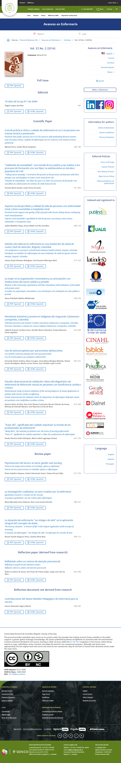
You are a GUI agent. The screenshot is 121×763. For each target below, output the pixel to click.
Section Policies (108, 167)
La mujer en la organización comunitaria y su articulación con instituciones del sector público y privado (42, 286)
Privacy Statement (106, 137)
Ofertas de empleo (48, 700)
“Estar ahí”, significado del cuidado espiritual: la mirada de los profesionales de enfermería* (40, 430)
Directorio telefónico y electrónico (32, 729)
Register (40, 34)
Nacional (22, 3)
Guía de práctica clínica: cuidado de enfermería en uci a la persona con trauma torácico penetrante (42, 136)
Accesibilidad (47, 729)
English (109, 54)
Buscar (43, 15)
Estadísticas (45, 697)
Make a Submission (100, 90)
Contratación (6, 711)
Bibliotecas (30, 3)
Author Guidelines (106, 133)
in (59, 735)
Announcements (107, 67)
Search (101, 81)
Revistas (36, 15)
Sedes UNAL (112, 3)
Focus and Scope (107, 162)
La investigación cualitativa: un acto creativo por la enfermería (38, 494)
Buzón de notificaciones (9, 718)
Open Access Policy (106, 176)
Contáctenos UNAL (7, 694)
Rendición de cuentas (89, 700)
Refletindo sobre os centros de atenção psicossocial (32, 564)
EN (116, 9)
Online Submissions (106, 128)
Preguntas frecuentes (8, 697)
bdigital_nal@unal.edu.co (75, 750)
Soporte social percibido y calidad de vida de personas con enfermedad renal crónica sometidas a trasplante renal (43, 214)
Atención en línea (7, 691)
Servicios (109, 9)
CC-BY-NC (74, 642)
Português (110, 464)
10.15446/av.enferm (17, 674)
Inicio (29, 15)
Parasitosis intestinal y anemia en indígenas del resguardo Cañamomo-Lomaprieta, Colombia (42, 321)
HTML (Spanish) (37, 111)
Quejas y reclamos (7, 700)
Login (84, 34)
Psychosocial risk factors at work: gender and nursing (33, 466)
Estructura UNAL (60, 9)
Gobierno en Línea (48, 714)
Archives (67, 40)
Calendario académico (34, 9)
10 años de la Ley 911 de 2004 (21, 101)
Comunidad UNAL (87, 9)
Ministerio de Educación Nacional (52, 718)
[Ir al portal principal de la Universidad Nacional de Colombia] (10, 8)
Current (111, 58)
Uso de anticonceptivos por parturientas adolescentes (34, 353)
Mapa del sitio (17, 729)
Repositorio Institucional (69, 15)
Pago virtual (46, 694)
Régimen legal (6, 714)
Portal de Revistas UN (29, 40)
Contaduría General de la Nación (52, 711)
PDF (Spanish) (15, 86)
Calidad (85, 691)
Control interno (87, 694)
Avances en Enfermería (60, 24)
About (110, 72)
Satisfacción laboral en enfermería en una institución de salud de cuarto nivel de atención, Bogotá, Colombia (41, 250)
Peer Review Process (106, 172)
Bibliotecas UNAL (53, 15)
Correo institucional (47, 9)
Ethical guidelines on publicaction (105, 182)
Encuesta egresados (48, 691)
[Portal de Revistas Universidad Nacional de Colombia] (8, 40)
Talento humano (88, 697)
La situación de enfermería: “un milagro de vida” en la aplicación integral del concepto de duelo (39, 526)
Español (111, 459)
